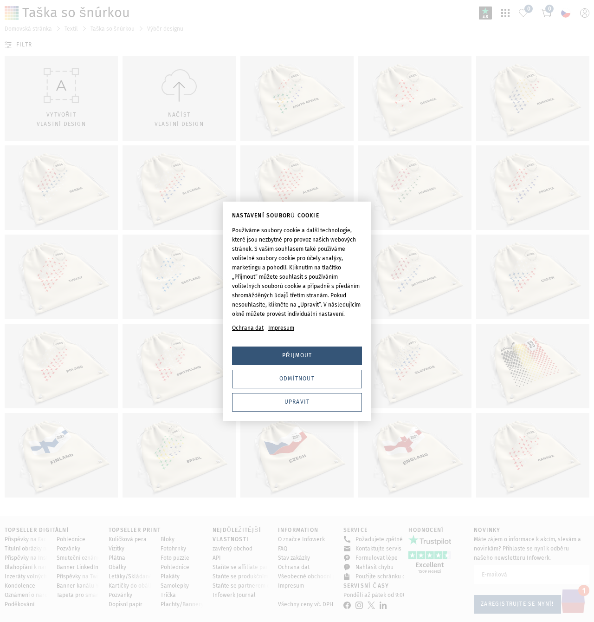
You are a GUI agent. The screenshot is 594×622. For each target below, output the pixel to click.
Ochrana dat (248, 328)
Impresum (281, 328)
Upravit (297, 402)
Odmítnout (297, 378)
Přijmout (297, 355)
